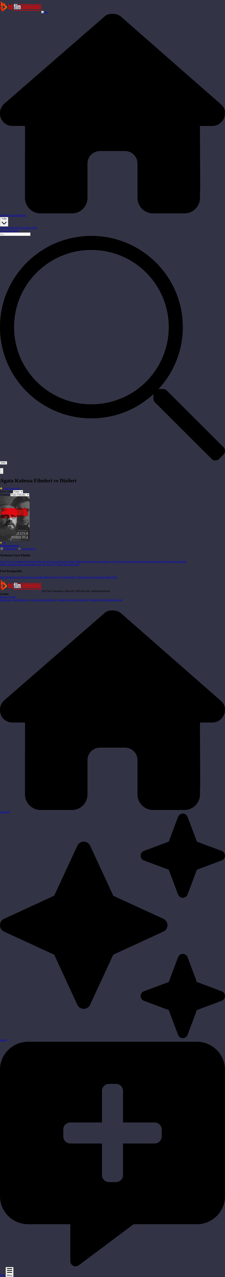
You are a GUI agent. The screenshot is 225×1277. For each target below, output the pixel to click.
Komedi (152, 561)
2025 (8, 228)
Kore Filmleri (37, 577)
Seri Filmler (6, 577)
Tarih (49, 564)
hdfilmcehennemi (113, 600)
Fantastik (87, 561)
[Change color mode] (1, 471)
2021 (29, 228)
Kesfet (3, 1040)
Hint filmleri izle (21, 600)
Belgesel (31, 561)
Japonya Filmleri (20, 577)
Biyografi (55, 561)
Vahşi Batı (68, 564)
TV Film (57, 564)
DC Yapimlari (79, 577)
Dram (64, 561)
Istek (2, 1275)
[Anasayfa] (112, 212)
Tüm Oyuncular (11, 488)
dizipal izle (5, 600)
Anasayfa (5, 812)
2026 (2, 228)
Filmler (3, 215)
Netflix (3, 564)
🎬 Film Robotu (8, 548)
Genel (114, 561)
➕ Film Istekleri (26, 548)
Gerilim (122, 561)
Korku (166, 561)
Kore (160, 561)
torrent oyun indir (67, 600)
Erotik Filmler (75, 561)
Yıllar (4, 218)
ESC (3, 463)
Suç (44, 564)
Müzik (182, 561)
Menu (9, 1275)
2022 (23, 228)
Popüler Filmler (16, 564)
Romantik (30, 564)
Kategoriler (13, 215)
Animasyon (20, 561)
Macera (175, 561)
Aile (2, 561)
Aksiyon (9, 561)
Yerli (76, 564)
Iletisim (4, 597)
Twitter (12, 597)
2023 (18, 228)
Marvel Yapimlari (96, 577)
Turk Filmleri (65, 577)
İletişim (15, 230)
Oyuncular (5, 230)
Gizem (130, 561)
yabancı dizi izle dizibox (43, 600)
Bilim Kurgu (43, 561)
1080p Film (111, 577)
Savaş (39, 564)
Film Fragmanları (102, 561)
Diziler (22, 215)
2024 (13, 228)
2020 (34, 228)
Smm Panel (83, 600)
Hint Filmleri (141, 561)
